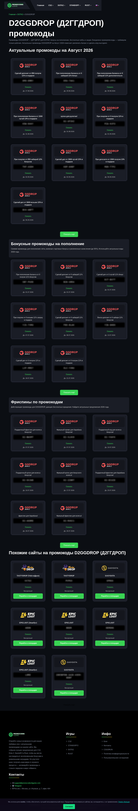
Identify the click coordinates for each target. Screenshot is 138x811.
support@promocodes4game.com (27, 783)
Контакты (107, 745)
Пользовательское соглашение (116, 758)
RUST (87, 5)
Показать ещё (69, 234)
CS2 (50, 5)
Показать (28, 87)
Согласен (69, 806)
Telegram (18, 786)
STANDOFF (74, 5)
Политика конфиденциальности (116, 754)
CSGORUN (108, 750)
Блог (105, 741)
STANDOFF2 (73, 745)
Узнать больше (124, 802)
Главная (40, 5)
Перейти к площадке (28, 596)
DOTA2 (61, 5)
